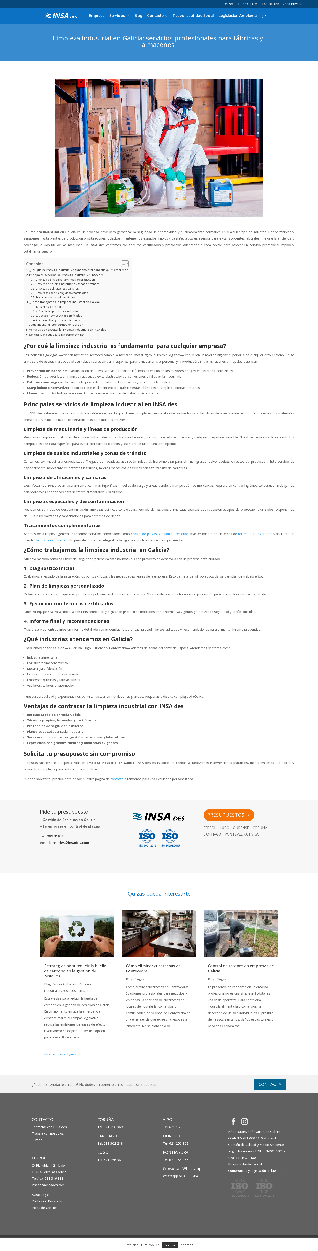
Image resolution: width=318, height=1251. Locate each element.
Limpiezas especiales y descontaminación (62, 293)
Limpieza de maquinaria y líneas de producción (65, 280)
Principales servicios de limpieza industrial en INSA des (66, 275)
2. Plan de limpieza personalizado (57, 311)
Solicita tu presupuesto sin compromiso (56, 334)
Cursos (37, 1140)
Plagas (139, 979)
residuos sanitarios (77, 990)
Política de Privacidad (47, 1201)
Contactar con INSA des (49, 1127)
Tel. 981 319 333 (235, 4)
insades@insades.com (70, 842)
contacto (117, 779)
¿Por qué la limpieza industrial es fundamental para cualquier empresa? (78, 270)
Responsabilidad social (245, 1164)
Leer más (186, 1245)
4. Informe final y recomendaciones (58, 320)
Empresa (97, 16)
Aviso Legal (40, 1194)
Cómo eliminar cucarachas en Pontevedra (153, 968)
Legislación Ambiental (238, 16)
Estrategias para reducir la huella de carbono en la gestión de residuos (75, 971)
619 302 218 (113, 1143)
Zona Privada (292, 4)
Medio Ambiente (65, 984)
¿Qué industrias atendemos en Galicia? (56, 325)
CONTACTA (270, 1084)
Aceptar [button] (170, 1245)
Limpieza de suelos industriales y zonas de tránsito (67, 284)
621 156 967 (113, 1160)
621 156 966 (178, 1127)
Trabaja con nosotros (48, 1133)
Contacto (155, 16)
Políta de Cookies (45, 1207)
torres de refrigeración (255, 533)
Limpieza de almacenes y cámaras (57, 288)
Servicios (117, 16)
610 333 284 (180, 1176)
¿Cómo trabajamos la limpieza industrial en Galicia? (64, 302)
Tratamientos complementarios (55, 297)
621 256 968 (178, 1143)
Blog (138, 16)
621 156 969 (113, 1127)
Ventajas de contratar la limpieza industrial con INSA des (67, 330)
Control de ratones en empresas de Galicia (241, 968)
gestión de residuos (174, 533)
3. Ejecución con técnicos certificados (59, 315)
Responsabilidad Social (193, 16)
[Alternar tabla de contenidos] (123, 263)
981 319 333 (56, 836)
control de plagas (144, 533)
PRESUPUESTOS (225, 815)
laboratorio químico (50, 540)
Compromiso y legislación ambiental (254, 1170)
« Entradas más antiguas (58, 1054)
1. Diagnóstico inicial (48, 307)
